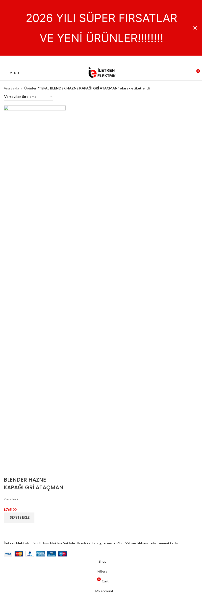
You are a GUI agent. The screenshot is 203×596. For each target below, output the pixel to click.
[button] (19, 517)
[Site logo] (101, 72)
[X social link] (96, 60)
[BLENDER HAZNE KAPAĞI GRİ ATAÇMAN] (35, 290)
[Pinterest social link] (101, 60)
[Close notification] (195, 28)
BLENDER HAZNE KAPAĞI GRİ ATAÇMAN (33, 483)
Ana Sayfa (11, 88)
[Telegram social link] (113, 60)
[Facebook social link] (90, 60)
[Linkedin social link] (107, 60)
